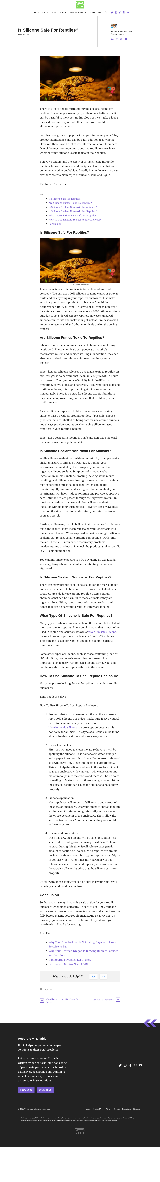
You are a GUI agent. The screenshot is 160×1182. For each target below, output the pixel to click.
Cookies (117, 1109)
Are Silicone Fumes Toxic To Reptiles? (70, 203)
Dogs (36, 13)
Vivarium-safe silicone (63, 727)
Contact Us (45, 1090)
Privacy (108, 1109)
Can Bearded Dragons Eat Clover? (70, 960)
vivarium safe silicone (102, 632)
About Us (95, 13)
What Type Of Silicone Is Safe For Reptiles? (73, 215)
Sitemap (136, 1109)
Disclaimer (126, 1109)
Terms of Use (98, 1109)
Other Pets (77, 13)
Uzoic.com (28, 1109)
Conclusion (55, 224)
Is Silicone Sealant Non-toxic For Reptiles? (73, 211)
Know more (26, 1090)
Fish (54, 13)
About (88, 1109)
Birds (63, 13)
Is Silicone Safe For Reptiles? (65, 198)
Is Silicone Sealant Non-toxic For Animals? (73, 207)
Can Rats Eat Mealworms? (103, 1000)
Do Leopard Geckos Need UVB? (68, 964)
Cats (45, 13)
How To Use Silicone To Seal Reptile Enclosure (75, 219)
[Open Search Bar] (106, 12)
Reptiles (48, 989)
